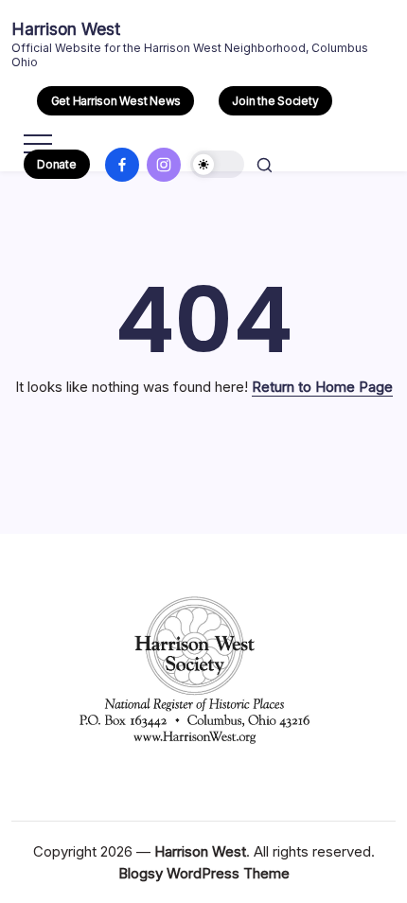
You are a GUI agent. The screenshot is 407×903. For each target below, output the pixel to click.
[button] (115, 100)
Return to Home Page (322, 387)
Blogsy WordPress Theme (204, 873)
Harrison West (65, 29)
